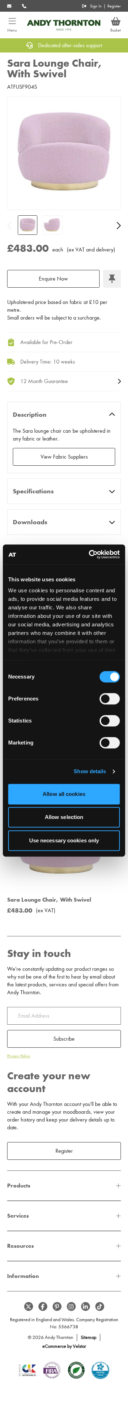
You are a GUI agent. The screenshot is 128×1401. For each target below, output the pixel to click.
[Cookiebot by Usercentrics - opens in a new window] (90, 554)
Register (114, 6)
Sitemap (88, 1337)
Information (23, 1276)
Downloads (30, 522)
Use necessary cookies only (64, 840)
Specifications (33, 491)
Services (18, 1215)
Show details (90, 771)
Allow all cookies (64, 794)
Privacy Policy (18, 1055)
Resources (20, 1245)
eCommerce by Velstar (64, 1346)
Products (18, 1185)
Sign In (96, 6)
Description (30, 415)
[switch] (110, 698)
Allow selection (64, 817)
